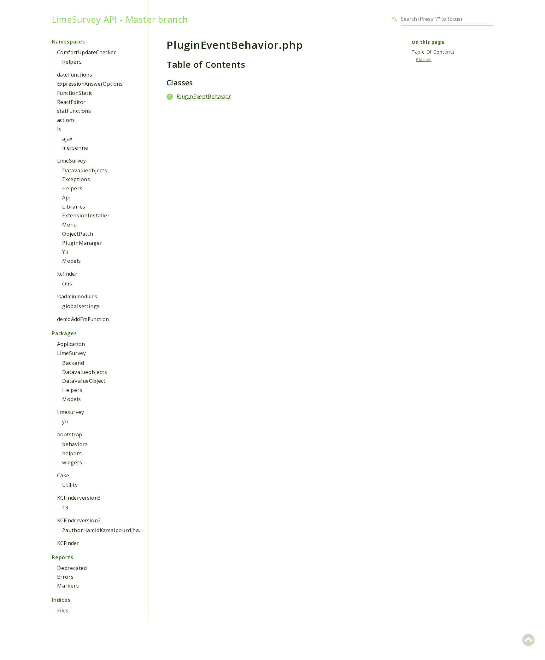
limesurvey (70, 412)
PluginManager (82, 242)
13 (65, 507)
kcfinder (67, 273)
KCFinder (68, 543)
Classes (423, 59)
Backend (73, 362)
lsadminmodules (77, 296)
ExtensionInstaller (85, 215)
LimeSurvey (71, 160)
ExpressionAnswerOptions (90, 83)
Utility (70, 484)
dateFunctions (74, 74)
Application (71, 344)
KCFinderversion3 (79, 497)
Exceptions (76, 179)
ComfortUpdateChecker (86, 52)
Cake (63, 475)
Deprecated (72, 568)
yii (65, 421)
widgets (72, 462)
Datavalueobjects (84, 170)
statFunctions (74, 110)
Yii (65, 251)
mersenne (75, 147)
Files (63, 610)
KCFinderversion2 (79, 520)
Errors (65, 576)
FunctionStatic (74, 92)
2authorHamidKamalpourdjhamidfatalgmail (118, 530)
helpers (72, 61)
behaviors (75, 444)
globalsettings (81, 306)
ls (59, 129)
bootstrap (69, 434)
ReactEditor (71, 102)
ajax (67, 138)
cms (67, 283)
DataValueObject (84, 380)
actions (66, 120)
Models (71, 260)
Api (66, 197)
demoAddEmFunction (83, 319)
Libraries (73, 206)
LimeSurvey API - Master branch (120, 19)
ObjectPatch (77, 233)
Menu (69, 224)
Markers (68, 585)
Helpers (72, 188)
